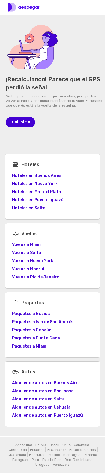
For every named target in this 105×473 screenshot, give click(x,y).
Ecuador (37, 450)
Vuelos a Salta (26, 252)
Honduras (37, 455)
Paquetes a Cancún (32, 330)
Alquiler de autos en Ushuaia (41, 407)
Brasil (54, 445)
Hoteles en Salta (29, 208)
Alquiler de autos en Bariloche (43, 391)
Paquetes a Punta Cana (36, 338)
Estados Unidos (82, 450)
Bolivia (40, 445)
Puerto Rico (52, 460)
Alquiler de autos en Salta (38, 399)
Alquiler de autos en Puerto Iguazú (47, 415)
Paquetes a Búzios (31, 313)
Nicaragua (71, 455)
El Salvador (56, 450)
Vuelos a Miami (27, 244)
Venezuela (61, 465)
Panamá (90, 455)
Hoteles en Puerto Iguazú (38, 199)
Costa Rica (18, 450)
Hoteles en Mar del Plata (36, 191)
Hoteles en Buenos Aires (37, 175)
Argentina (23, 445)
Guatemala (17, 455)
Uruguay (42, 465)
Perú (35, 460)
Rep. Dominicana (78, 460)
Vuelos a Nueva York (32, 260)
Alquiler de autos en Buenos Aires (46, 382)
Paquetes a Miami (30, 346)
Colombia (81, 445)
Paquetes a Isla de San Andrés (43, 321)
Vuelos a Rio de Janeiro (36, 277)
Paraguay (20, 460)
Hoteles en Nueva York (35, 183)
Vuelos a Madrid (28, 269)
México (54, 455)
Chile (66, 445)
